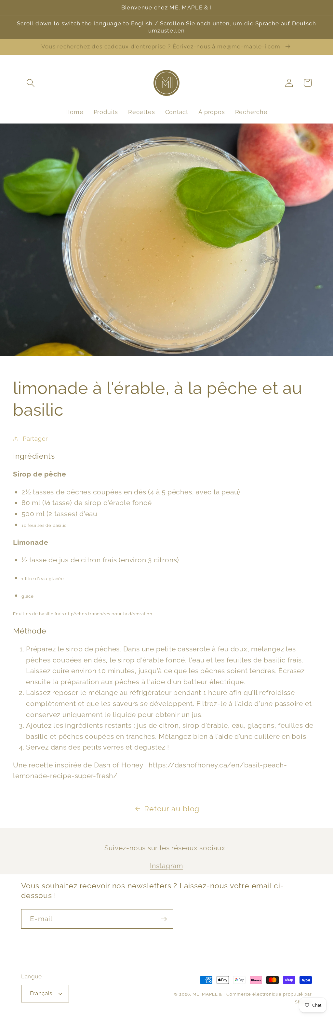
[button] (30, 82)
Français (41, 993)
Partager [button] (35, 438)
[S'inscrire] (163, 919)
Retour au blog (171, 808)
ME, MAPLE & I (209, 994)
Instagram (166, 866)
